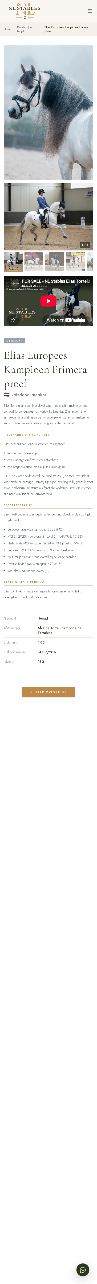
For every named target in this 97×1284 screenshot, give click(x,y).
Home (7, 29)
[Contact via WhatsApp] (82, 1269)
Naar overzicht (51, 692)
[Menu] (89, 10)
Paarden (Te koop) (24, 29)
